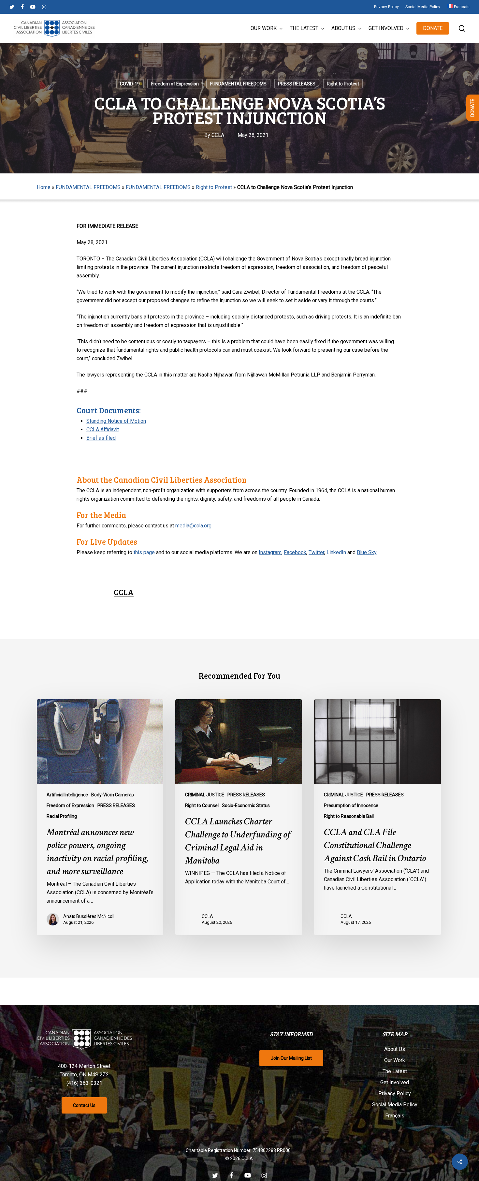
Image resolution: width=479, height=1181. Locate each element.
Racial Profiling (62, 816)
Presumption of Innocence (351, 805)
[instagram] (44, 7)
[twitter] (11, 7)
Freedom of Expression (175, 83)
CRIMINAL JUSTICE (204, 794)
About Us (394, 1049)
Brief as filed (101, 438)
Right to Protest (343, 83)
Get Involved (394, 1082)
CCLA (217, 135)
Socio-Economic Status (246, 805)
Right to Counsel (202, 805)
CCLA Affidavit (102, 429)
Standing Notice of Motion (116, 421)
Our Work (394, 1060)
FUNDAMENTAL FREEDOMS (238, 83)
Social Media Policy (394, 1104)
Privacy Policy (394, 1093)
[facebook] (22, 7)
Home (44, 187)
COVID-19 (130, 83)
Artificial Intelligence (67, 794)
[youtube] (33, 7)
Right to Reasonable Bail (349, 816)
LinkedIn (336, 552)
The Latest (395, 1071)
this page (144, 552)
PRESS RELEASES (296, 83)
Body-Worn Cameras (112, 794)
